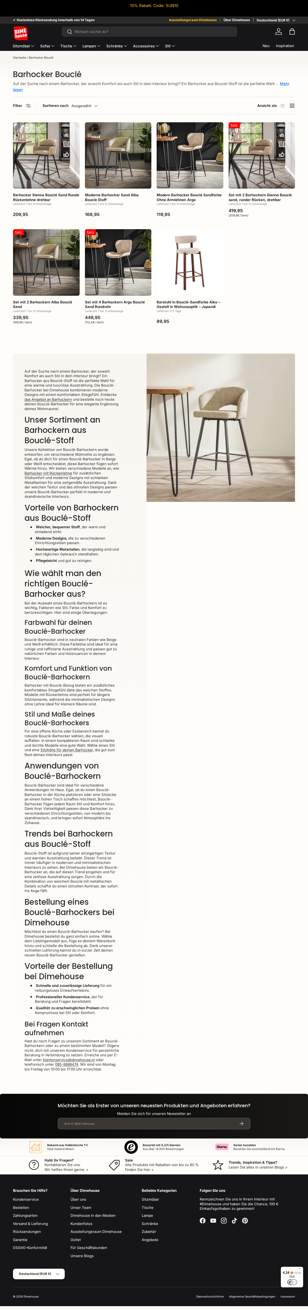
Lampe (147, 1215)
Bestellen (21, 1207)
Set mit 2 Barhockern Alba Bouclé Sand (42, 304)
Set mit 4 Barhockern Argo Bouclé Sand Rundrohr (115, 304)
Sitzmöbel (21, 46)
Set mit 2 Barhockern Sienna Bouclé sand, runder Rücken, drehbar (260, 197)
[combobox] (149, 31)
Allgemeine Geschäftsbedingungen (252, 1296)
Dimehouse (31, 1296)
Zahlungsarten (25, 1215)
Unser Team (81, 1207)
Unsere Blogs (82, 1256)
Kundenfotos (81, 1223)
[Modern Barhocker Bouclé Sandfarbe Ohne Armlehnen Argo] (190, 155)
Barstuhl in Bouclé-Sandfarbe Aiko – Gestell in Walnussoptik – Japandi (188, 304)
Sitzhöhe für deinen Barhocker (66, 750)
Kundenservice (26, 1199)
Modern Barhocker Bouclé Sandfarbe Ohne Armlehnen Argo (189, 197)
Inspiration (285, 45)
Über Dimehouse (237, 20)
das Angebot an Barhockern (48, 399)
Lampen (89, 46)
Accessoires (144, 46)
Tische (66, 46)
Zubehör (149, 1231)
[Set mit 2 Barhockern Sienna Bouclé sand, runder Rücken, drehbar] (262, 155)
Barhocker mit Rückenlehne (48, 473)
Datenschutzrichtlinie (210, 1296)
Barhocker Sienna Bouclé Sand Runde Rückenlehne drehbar (46, 197)
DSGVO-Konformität (30, 1247)
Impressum (288, 1296)
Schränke (114, 46)
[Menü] (300, 1270)
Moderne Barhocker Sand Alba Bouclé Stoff (112, 197)
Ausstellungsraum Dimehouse (193, 20)
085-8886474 (66, 1064)
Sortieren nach (56, 105)
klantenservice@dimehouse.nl (69, 1060)
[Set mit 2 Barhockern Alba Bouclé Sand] (46, 262)
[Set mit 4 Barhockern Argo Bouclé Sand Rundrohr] (118, 262)
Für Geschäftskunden (89, 1247)
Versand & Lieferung (30, 1223)
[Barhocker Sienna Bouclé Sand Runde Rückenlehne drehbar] (46, 155)
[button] (292, 31)
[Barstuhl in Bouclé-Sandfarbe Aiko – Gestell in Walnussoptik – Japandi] (190, 262)
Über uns (78, 1199)
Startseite (19, 57)
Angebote (150, 1239)
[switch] (292, 1282)
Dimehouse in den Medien (93, 1215)
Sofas (45, 46)
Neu (266, 45)
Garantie (20, 1239)
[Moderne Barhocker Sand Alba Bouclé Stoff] (118, 155)
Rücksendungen (27, 1231)
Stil (168, 46)
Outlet (76, 1239)
